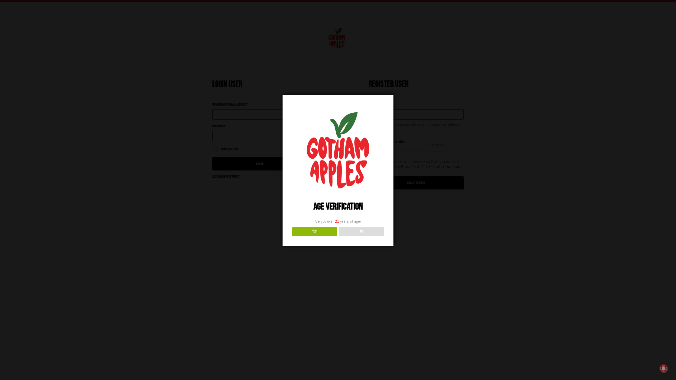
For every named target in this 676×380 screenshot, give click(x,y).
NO (361, 231)
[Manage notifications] (663, 368)
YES (314, 231)
